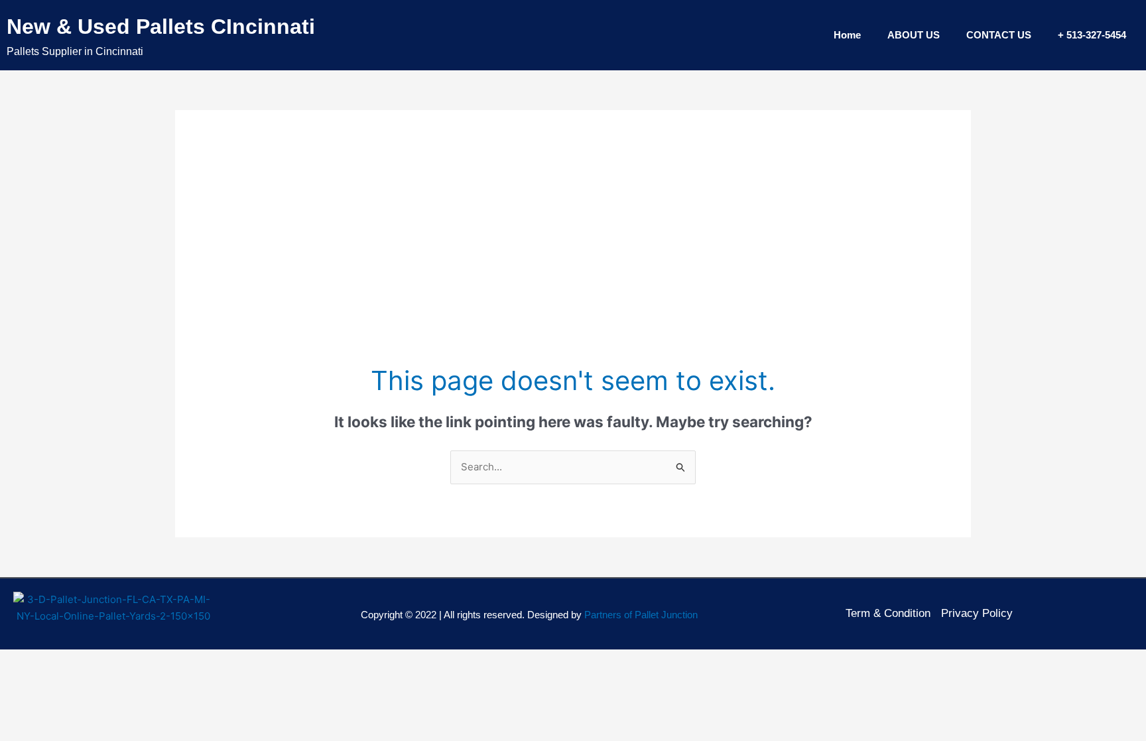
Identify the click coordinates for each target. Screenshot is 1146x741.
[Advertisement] (573, 263)
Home (847, 34)
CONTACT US (998, 34)
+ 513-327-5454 (1092, 34)
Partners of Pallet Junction (641, 614)
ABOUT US (913, 34)
